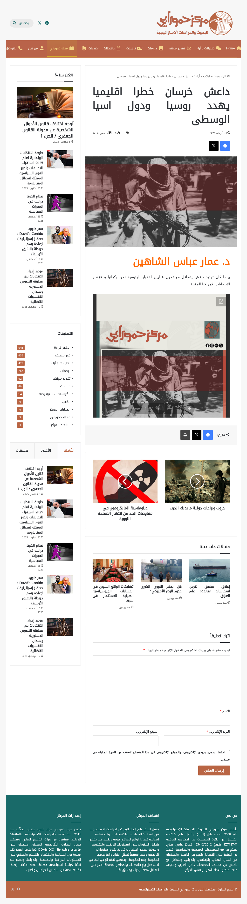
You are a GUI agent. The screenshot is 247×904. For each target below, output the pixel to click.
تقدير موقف (177, 48)
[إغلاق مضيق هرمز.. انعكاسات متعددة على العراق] (209, 570)
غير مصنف (62, 355)
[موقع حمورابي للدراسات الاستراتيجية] (197, 23)
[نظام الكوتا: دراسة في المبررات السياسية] (60, 203)
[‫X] (214, 146)
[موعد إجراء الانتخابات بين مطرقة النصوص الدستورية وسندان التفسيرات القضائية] (60, 278)
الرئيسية (221, 76)
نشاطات (109, 48)
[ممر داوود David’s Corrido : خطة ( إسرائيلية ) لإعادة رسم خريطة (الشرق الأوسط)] (60, 235)
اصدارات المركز (60, 409)
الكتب (66, 401)
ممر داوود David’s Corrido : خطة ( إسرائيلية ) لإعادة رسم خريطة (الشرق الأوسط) (30, 241)
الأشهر (69, 450)
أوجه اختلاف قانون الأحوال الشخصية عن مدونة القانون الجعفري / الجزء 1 (47, 130)
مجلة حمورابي (59, 48)
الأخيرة (46, 450)
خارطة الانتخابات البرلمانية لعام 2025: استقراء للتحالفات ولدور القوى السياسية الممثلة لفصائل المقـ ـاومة (31, 168)
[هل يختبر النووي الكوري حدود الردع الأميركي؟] (161, 570)
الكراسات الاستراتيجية (54, 394)
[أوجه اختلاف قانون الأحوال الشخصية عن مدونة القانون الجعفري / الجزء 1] (45, 102)
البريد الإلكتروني (218, 731)
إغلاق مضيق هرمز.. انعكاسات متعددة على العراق (209, 591)
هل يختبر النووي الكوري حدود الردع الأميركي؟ (161, 588)
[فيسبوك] (225, 146)
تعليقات (22, 450)
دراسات (152, 48)
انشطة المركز (60, 424)
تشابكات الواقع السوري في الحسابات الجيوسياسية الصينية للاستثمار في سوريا (113, 593)
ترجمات (131, 48)
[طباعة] (185, 435)
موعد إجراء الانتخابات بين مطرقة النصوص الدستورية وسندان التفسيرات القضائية (31, 286)
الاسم (225, 711)
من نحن (33, 48)
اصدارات (93, 48)
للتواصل (11, 48)
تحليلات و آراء (205, 48)
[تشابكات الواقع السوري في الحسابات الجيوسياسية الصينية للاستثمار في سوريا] (113, 570)
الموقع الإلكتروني (147, 731)
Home (230, 48)
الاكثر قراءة (62, 347)
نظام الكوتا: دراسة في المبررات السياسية (34, 204)
